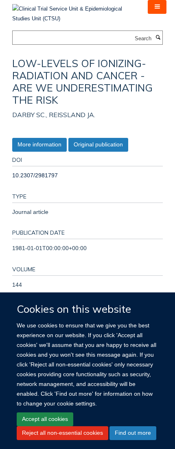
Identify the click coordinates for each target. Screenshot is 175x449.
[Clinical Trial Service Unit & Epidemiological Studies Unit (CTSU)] (74, 11)
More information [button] (39, 144)
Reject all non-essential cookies (62, 432)
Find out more (133, 432)
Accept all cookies (45, 419)
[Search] (157, 37)
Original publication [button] (98, 144)
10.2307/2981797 (35, 175)
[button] (157, 7)
